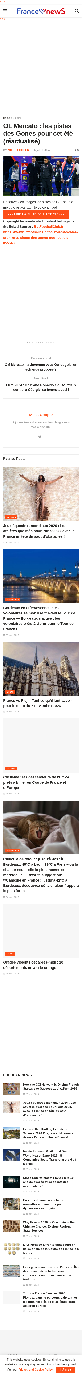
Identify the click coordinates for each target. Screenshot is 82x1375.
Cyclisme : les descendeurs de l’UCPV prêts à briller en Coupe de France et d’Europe (36, 782)
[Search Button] (77, 11)
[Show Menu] (5, 11)
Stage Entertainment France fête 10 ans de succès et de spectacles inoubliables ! (48, 1182)
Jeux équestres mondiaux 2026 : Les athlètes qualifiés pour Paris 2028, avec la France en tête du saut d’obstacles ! (39, 531)
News (10, 692)
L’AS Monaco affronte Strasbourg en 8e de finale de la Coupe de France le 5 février (51, 1248)
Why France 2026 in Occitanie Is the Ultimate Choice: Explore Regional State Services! (49, 1226)
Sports (17, 118)
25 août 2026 (12, 542)
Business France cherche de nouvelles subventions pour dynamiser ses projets (43, 1204)
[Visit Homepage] (41, 11)
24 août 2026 (12, 794)
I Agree (65, 1369)
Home (6, 118)
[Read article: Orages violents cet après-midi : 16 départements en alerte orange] (41, 931)
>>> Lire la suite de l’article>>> (36, 214)
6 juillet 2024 (42, 150)
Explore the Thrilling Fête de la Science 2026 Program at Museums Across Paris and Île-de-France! (48, 1133)
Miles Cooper (18, 150)
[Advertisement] (41, 67)
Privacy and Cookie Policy (35, 1369)
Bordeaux (13, 599)
